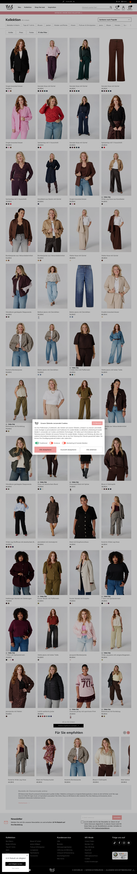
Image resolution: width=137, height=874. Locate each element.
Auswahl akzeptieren (68, 450)
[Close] (27, 855)
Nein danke (15, 868)
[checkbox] (40, 443)
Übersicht (98, 423)
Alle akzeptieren (45, 450)
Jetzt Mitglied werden (15, 864)
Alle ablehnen (91, 450)
